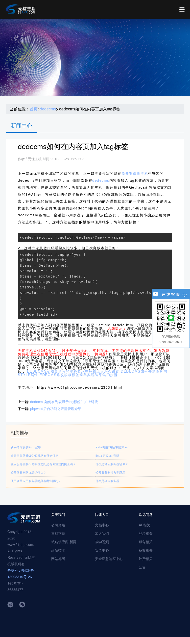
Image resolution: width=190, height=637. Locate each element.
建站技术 (58, 550)
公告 (142, 567)
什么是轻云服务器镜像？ (111, 464)
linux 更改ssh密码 (107, 455)
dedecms (48, 109)
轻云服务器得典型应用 (110, 472)
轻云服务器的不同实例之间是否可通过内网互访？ (43, 464)
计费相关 (146, 558)
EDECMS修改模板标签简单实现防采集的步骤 (79, 374)
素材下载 (58, 533)
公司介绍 (58, 525)
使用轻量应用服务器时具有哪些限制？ (36, 481)
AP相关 (144, 525)
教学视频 (102, 541)
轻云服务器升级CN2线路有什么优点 (34, 455)
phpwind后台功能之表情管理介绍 (55, 408)
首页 (34, 109)
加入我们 (102, 533)
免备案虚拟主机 (134, 173)
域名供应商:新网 (63, 541)
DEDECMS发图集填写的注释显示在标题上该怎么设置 (73, 371)
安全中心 (102, 550)
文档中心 (102, 525)
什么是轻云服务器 (107, 481)
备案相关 (146, 550)
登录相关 (146, 533)
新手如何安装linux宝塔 (26, 447)
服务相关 (146, 541)
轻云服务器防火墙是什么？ (28, 472)
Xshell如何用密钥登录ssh (112, 447)
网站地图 (58, 558)
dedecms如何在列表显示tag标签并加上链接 (64, 401)
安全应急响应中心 (109, 558)
